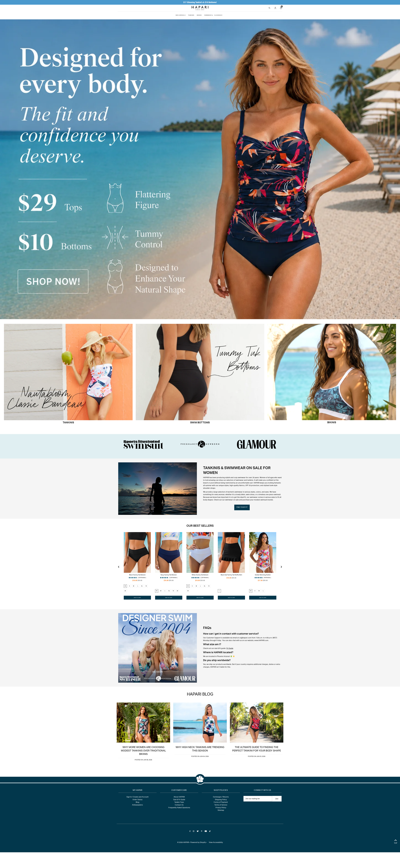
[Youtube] (206, 831)
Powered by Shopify (198, 842)
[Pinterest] (201, 831)
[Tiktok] (209, 831)
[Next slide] (281, 567)
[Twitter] (198, 831)
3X (188, 591)
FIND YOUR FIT (242, 507)
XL (142, 586)
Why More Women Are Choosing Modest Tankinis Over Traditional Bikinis (143, 751)
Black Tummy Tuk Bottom (137, 575)
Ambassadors (137, 805)
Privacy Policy (221, 808)
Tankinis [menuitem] (191, 15)
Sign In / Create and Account (137, 797)
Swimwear (208, 15)
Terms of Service (220, 805)
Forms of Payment (221, 802)
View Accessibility (216, 842)
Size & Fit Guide (179, 800)
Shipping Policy (221, 800)
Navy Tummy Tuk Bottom (169, 575)
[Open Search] (269, 8)
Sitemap (221, 810)
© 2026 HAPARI (183, 842)
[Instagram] (193, 831)
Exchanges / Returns (221, 797)
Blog (137, 802)
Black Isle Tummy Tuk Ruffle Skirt (231, 575)
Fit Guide (229, 648)
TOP (395, 843)
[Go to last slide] (119, 567)
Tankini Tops (179, 802)
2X (125, 591)
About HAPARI (179, 797)
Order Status (137, 800)
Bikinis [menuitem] (199, 15)
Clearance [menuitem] (218, 15)
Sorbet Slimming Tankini (263, 575)
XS (125, 586)
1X (146, 586)
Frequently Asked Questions (179, 808)
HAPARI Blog (200, 695)
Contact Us (179, 805)
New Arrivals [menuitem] (181, 15)
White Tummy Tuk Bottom (200, 575)
